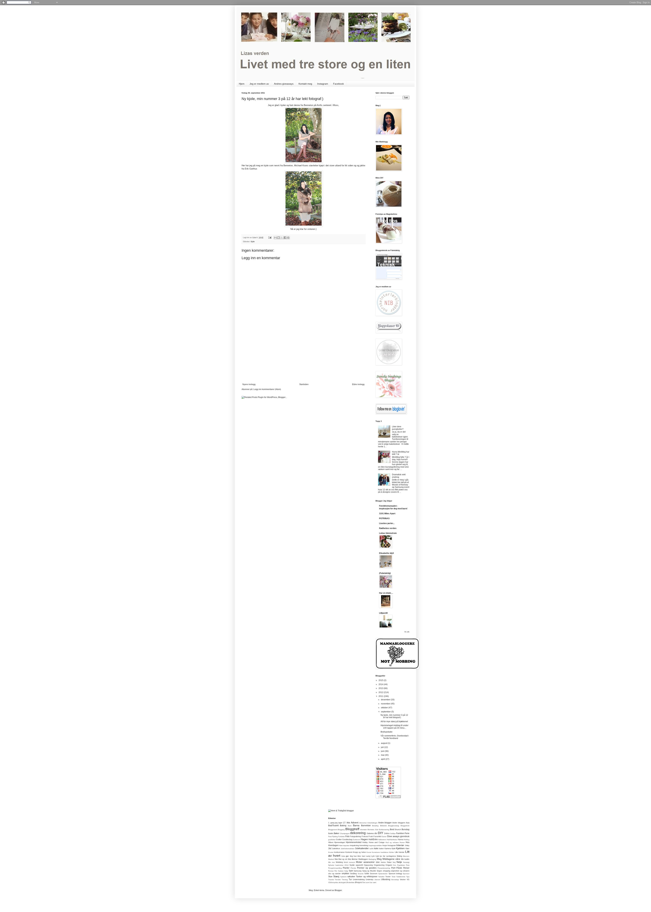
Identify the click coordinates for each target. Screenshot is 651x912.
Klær (407, 848)
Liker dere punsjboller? (397, 427)
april (383, 759)
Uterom (377, 879)
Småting (353, 874)
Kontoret (348, 852)
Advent (354, 822)
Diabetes (370, 833)
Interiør (400, 845)
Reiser (406, 868)
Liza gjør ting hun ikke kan (353, 856)
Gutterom (356, 839)
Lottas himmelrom (388, 533)
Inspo (384, 845)
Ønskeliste (350, 882)
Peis (407, 865)
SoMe (366, 874)
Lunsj (368, 856)
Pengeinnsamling (335, 868)
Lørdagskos (391, 856)
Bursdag (405, 829)
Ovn (394, 865)
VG (408, 879)
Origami (389, 865)
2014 (381, 684)
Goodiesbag (347, 839)
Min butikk (405, 859)
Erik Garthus (251, 168)
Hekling (406, 839)
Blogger (338, 890)
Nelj (394, 862)
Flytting (335, 836)
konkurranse (339, 852)
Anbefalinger (372, 823)
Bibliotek (383, 826)
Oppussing (368, 865)
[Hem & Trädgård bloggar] (341, 810)
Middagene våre (391, 859)
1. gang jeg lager (335, 823)
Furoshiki (377, 836)
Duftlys (393, 833)
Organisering (379, 865)
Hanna (400, 839)
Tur (350, 879)
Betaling (375, 826)
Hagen (364, 839)
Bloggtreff (352, 829)
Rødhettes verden (387, 528)
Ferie (407, 833)
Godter (339, 839)
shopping (386, 871)
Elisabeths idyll (386, 553)
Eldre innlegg (358, 384)
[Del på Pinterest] (288, 237)
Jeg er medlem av (259, 83)
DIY (380, 833)
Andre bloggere (398, 823)
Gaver (384, 836)
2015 (381, 680)
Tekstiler (381, 877)
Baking (343, 825)
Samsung (357, 871)
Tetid (393, 877)
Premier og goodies (366, 868)
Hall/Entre (373, 839)
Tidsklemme (400, 877)
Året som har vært (369, 882)
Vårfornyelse (333, 882)
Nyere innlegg (248, 384)
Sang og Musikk (369, 871)
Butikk (330, 833)
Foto (347, 836)
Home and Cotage (376, 842)
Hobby (365, 842)
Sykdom (343, 877)
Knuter (330, 852)
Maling (399, 856)
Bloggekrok (405, 826)
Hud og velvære (392, 842)
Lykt (373, 856)
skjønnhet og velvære (400, 871)
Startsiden (304, 384)
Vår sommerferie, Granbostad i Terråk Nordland (395, 737)
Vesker (403, 879)
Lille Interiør (400, 852)
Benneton (288, 165)
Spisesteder (383, 874)
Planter (346, 868)
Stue (330, 876)
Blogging (341, 829)
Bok (376, 829)
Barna (356, 825)
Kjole (253, 241)
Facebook (338, 83)
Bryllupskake (386, 732)
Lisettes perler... (386, 523)
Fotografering (355, 836)
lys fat (382, 856)
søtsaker (351, 876)
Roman (331, 871)
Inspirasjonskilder (375, 845)
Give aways (393, 836)
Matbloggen (363, 859)
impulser (346, 845)
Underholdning (359, 879)
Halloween (382, 839)
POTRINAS (384, 518)
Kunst (369, 852)
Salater (341, 871)
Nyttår (352, 865)
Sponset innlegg (395, 874)
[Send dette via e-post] (275, 237)
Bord (392, 829)
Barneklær (366, 825)
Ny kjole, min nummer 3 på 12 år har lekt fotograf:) (394, 716)
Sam (351, 871)
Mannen (406, 856)
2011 (381, 696)
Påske (399, 868)
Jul (329, 848)
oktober (384, 707)
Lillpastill (383, 613)
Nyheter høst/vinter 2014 (338, 865)
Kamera (387, 848)
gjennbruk (404, 836)
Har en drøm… (386, 593)
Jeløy (407, 845)
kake (376, 848)
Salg (346, 871)
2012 (381, 692)
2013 (381, 688)
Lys (377, 856)
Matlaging (372, 859)
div (375, 833)
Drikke (387, 833)
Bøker (336, 833)
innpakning (354, 845)
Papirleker (401, 865)
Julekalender (362, 848)
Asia (407, 823)
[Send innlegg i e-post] (270, 237)
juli (382, 747)
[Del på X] (281, 237)
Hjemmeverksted (353, 842)
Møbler (383, 862)
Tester (388, 877)
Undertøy (369, 879)
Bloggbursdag (393, 826)
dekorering (358, 833)
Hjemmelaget (339, 842)
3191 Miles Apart (387, 513)
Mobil (346, 862)
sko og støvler (334, 874)
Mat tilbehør (353, 859)
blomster (363, 829)
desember (386, 699)
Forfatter (341, 836)
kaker (381, 848)
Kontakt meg (305, 83)
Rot (335, 871)
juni (383, 751)
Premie (353, 868)
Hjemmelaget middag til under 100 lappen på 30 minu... (394, 726)
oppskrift (359, 865)
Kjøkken (400, 848)
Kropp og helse (359, 852)
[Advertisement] (303, 358)
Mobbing (339, 862)
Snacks (360, 874)
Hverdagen (333, 845)
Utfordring (385, 879)
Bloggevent (332, 829)
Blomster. (371, 829)
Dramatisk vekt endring (399, 475)
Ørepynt (358, 882)
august (384, 743)
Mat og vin (342, 859)
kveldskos (384, 852)
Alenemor (363, 823)
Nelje (399, 862)
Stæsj (336, 876)
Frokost (365, 836)
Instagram (322, 83)
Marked (331, 859)
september (386, 711)
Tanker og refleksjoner (366, 876)
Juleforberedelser (347, 848)
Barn (350, 826)
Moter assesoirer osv (368, 862)
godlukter (332, 839)
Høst (341, 845)
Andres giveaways (283, 83)
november (386, 704)
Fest (330, 836)
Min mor (331, 862)
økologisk (342, 882)
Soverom (373, 874)
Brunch (398, 829)
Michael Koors (301, 165)
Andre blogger (385, 822)
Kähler (391, 852)
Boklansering (384, 829)
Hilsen (330, 842)
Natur (389, 862)
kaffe (371, 848)
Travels (331, 879)
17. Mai (346, 822)
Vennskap (395, 879)
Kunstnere (376, 852)
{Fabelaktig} (385, 573)
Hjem (241, 83)
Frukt (371, 836)
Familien (400, 833)
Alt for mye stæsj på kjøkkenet (394, 721)
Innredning (363, 845)
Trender (338, 879)
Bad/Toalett (333, 825)
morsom (352, 862)
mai (383, 755)
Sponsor (406, 874)
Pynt (393, 868)
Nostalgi (406, 862)
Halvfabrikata (392, 839)
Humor (402, 842)
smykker (345, 873)
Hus (407, 842)
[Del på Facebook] (285, 237)
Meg (379, 859)
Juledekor (336, 848)
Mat (336, 859)
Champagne (345, 833)
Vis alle (406, 632)
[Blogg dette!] (278, 237)
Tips (407, 877)
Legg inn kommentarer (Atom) (267, 389)
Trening (345, 879)
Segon (379, 871)
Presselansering (384, 868)
